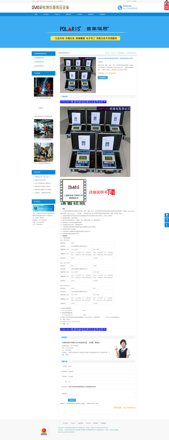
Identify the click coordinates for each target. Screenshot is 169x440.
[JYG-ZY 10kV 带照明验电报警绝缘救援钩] (43, 128)
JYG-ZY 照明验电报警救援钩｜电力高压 (43, 163)
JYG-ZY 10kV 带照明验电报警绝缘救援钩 (43, 140)
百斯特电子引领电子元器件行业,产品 (44, 186)
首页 (36, 14)
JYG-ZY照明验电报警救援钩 (43, 98)
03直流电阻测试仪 (39, 66)
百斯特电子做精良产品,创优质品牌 (44, 189)
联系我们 (134, 1)
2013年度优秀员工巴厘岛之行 (43, 183)
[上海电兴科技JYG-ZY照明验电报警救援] (43, 108)
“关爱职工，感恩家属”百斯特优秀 (44, 192)
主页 (108, 53)
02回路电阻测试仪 (39, 62)
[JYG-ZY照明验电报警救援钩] (43, 87)
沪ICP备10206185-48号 (101, 427)
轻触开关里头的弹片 (40, 180)
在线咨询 (103, 77)
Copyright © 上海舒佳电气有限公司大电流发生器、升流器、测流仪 (76, 427)
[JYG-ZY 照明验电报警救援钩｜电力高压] (43, 152)
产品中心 (57, 14)
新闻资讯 (68, 14)
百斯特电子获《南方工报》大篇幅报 (44, 177)
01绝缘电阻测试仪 (40, 53)
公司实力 (79, 14)
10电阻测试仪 (121, 53)
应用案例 (102, 14)
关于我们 (128, 1)
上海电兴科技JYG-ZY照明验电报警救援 (43, 116)
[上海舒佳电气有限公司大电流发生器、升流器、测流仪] (50, 7)
